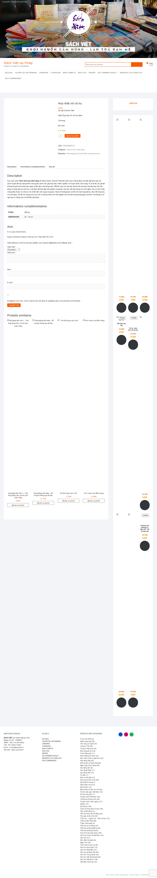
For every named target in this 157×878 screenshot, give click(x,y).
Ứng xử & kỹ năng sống (75, 149)
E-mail (10, 282)
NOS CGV (82, 73)
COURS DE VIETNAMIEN (26, 73)
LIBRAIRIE (43, 73)
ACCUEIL (9, 73)
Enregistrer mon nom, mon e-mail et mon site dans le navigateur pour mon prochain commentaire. (44, 301)
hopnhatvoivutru (94, 153)
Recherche (137, 64)
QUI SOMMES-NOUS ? (108, 73)
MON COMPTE (69, 73)
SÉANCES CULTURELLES (131, 73)
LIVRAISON (56, 73)
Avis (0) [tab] (52, 166)
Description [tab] (12, 166)
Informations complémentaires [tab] (32, 166)
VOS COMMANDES (13, 78)
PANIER (92, 73)
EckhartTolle (82, 153)
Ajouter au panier (72, 136)
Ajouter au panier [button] (18, 505)
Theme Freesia (134, 875)
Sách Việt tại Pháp (18, 63)
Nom (9, 269)
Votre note (11, 246)
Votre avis (11, 252)
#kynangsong (72, 153)
